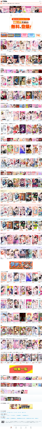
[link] (4, 35)
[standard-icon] (40, 3)
